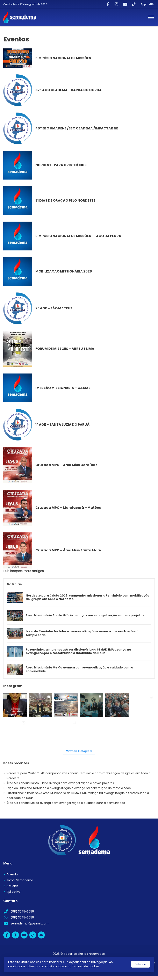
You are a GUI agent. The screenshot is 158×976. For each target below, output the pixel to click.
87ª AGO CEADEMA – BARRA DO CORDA (68, 90)
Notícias (12, 886)
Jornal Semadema (20, 880)
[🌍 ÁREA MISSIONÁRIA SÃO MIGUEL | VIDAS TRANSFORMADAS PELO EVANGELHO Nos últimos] (66, 730)
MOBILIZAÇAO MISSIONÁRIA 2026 (63, 271)
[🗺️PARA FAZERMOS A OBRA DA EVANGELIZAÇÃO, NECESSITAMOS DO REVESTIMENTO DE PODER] (15, 705)
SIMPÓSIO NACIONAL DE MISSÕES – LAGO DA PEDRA (78, 236)
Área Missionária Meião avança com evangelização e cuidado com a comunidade (79, 669)
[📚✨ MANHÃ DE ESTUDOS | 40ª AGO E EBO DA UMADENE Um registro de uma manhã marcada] (117, 705)
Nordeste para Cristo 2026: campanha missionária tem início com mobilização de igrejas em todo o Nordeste (87, 597)
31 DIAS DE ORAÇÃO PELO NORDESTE (65, 200)
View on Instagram (79, 751)
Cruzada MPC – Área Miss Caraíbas (66, 465)
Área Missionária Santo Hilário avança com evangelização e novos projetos (85, 615)
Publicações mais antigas (23, 570)
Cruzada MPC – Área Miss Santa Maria (68, 550)
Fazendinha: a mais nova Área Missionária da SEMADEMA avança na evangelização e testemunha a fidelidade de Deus (78, 651)
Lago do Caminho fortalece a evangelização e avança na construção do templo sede (82, 633)
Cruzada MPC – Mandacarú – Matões (68, 507)
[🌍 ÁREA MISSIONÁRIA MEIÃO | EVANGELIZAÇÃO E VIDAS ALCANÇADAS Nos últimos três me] (142, 705)
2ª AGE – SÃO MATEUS (53, 308)
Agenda (12, 874)
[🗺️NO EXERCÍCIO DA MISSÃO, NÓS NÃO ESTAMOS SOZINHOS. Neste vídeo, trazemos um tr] (15, 730)
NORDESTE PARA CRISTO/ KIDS (61, 165)
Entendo (140, 964)
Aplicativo (14, 892)
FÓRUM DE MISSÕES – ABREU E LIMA (64, 348)
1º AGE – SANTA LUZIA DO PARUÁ (62, 424)
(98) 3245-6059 (22, 911)
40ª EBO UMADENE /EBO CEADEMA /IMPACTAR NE (76, 128)
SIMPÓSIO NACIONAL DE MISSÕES (63, 58)
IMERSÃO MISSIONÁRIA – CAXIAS (63, 387)
